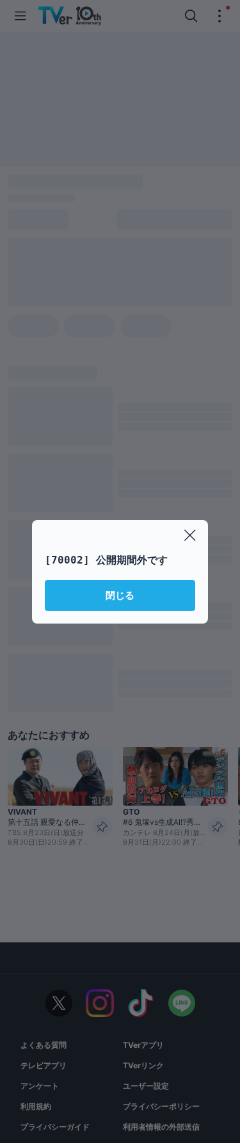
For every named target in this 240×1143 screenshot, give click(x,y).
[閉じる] (190, 535)
